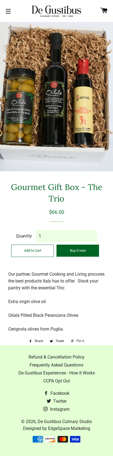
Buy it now (78, 250)
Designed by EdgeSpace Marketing (56, 428)
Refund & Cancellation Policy (56, 357)
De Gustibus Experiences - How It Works (56, 373)
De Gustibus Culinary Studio (65, 421)
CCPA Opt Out (56, 381)
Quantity (24, 236)
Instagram (59, 409)
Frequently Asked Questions (56, 365)
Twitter (59, 401)
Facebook (59, 393)
